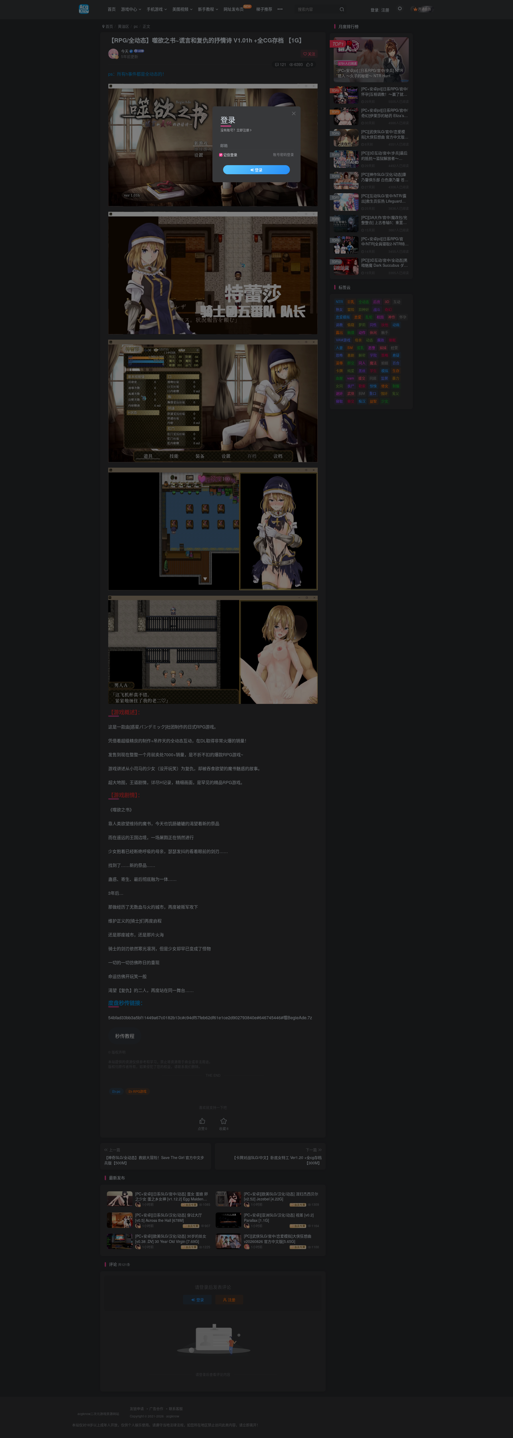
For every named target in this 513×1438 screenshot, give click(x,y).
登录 (258, 169)
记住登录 (230, 154)
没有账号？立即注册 (234, 130)
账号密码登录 (283, 154)
